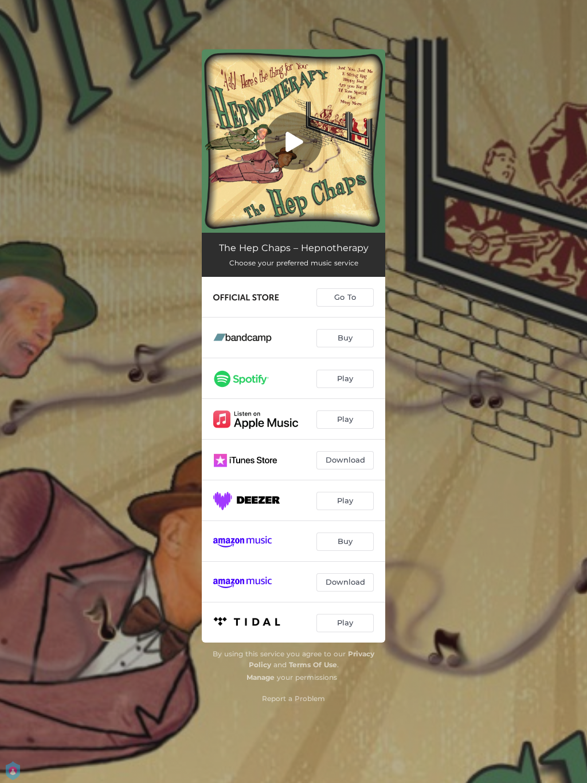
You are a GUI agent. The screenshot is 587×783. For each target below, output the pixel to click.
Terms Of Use (313, 664)
